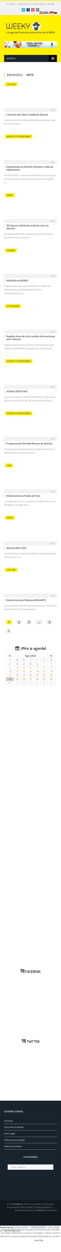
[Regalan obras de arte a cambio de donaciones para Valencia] (30, 318)
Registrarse (24, 4)
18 (17, 675)
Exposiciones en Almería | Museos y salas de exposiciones (29, 168)
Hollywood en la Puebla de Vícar (23, 495)
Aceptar (26, 1240)
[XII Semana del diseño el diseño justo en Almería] (30, 207)
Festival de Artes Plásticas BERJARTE (26, 600)
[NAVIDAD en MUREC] (30, 262)
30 (30, 663)
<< (9, 655)
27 (10, 663)
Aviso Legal (9, 1133)
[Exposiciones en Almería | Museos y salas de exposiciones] (30, 148)
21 (37, 675)
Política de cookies (13, 1146)
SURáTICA (41, 1210)
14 (37, 671)
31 (37, 663)
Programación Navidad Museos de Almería (29, 443)
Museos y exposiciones (19, 136)
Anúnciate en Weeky (44, 4)
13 (30, 671)
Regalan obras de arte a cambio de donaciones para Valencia (30, 338)
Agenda (11, 250)
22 (44, 675)
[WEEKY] (30, 27)
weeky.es (18, 1204)
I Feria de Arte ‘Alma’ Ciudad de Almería (27, 114)
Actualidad (13, 306)
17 (10, 675)
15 (44, 671)
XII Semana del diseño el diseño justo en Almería (27, 227)
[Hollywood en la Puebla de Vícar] (30, 477)
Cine (9, 465)
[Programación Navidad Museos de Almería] (30, 425)
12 (24, 671)
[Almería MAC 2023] (30, 529)
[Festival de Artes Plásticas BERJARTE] (30, 581)
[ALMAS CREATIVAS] (30, 373)
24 (10, 679)
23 (51, 675)
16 (51, 671)
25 (17, 679)
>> (51, 655)
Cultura (11, 84)
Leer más (38, 1240)
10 (10, 671)
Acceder (10, 4)
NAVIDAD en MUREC (17, 280)
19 (24, 675)
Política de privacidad (14, 1140)
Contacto (8, 1120)
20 (30, 675)
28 (17, 663)
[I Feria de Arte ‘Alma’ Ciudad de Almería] (30, 96)
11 (17, 671)
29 (24, 663)
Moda (10, 195)
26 (24, 679)
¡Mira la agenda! (32, 649)
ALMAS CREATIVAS (16, 391)
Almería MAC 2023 (16, 547)
